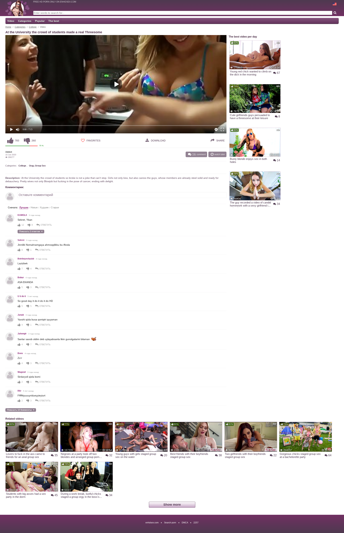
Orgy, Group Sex (37, 165)
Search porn (170, 522)
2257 (196, 522)
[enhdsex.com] (17, 8)
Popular (40, 20)
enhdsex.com (152, 522)
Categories (24, 20)
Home (8, 27)
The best (53, 20)
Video (10, 20)
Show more (172, 504)
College (33, 27)
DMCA (185, 522)
